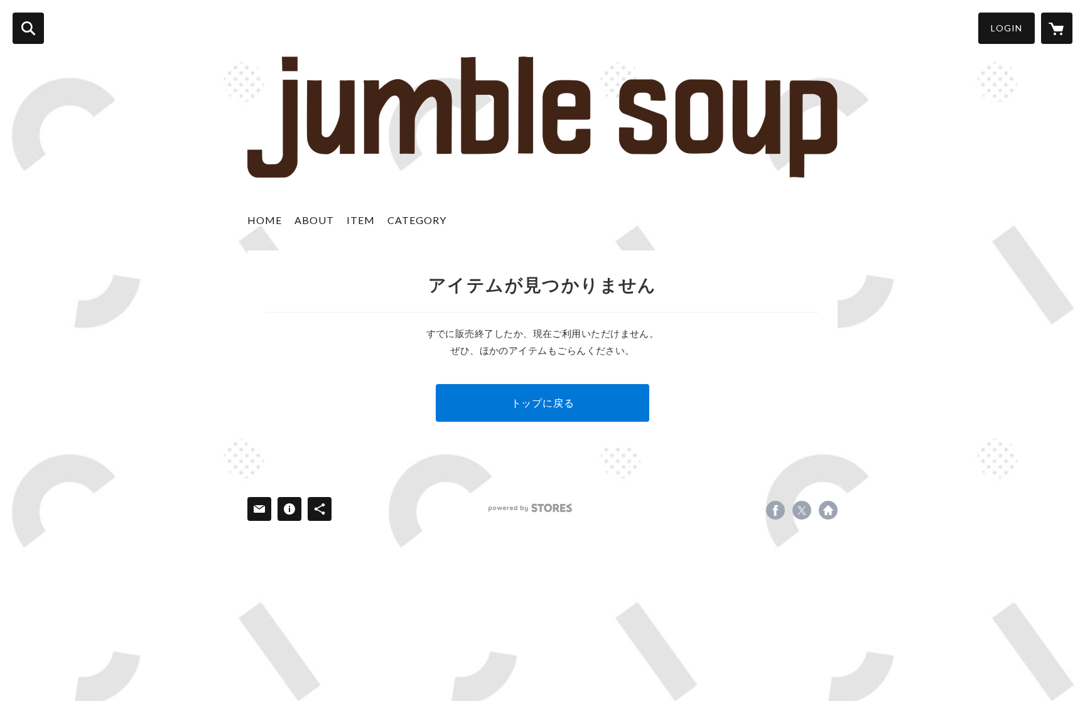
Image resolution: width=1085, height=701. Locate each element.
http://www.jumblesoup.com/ (828, 510)
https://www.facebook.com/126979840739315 (775, 510)
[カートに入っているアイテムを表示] (1056, 28)
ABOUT (314, 220)
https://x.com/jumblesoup (801, 510)
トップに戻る (543, 403)
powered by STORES (530, 508)
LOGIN (1006, 28)
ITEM (361, 220)
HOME (264, 220)
